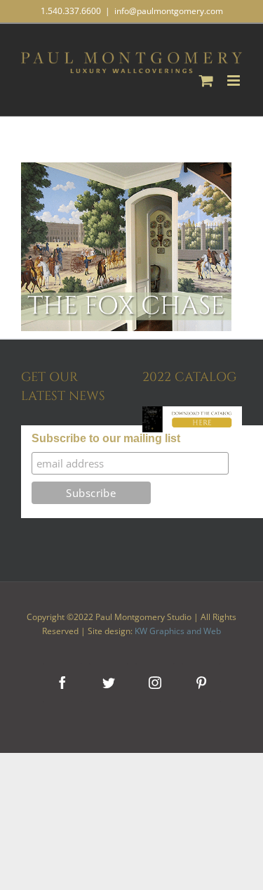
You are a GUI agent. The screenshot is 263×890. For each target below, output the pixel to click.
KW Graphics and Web (178, 631)
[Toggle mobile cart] (206, 80)
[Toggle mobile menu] (234, 80)
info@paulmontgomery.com (168, 11)
